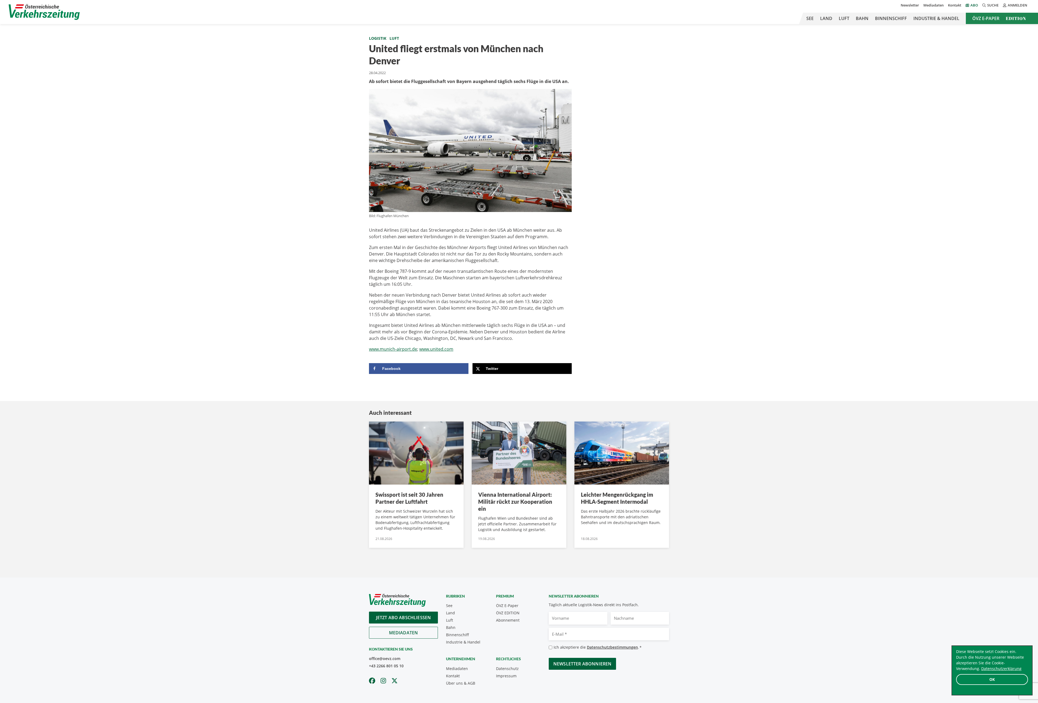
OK (992, 679)
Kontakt (954, 5)
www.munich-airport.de (393, 349)
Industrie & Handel (936, 18)
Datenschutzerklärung (1001, 668)
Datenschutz (507, 668)
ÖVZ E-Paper (985, 18)
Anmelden (1017, 5)
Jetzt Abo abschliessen (403, 618)
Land (826, 18)
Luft (844, 18)
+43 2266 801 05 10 (386, 665)
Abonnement (508, 620)
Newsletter (910, 5)
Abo (974, 5)
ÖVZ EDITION (508, 612)
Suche (993, 5)
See (810, 18)
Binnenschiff (891, 18)
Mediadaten (933, 5)
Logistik (377, 38)
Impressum (506, 675)
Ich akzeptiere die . (597, 647)
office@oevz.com (384, 658)
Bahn (862, 18)
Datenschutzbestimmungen (612, 647)
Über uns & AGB (460, 683)
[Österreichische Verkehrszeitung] (44, 12)
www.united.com (436, 349)
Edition (1016, 18)
